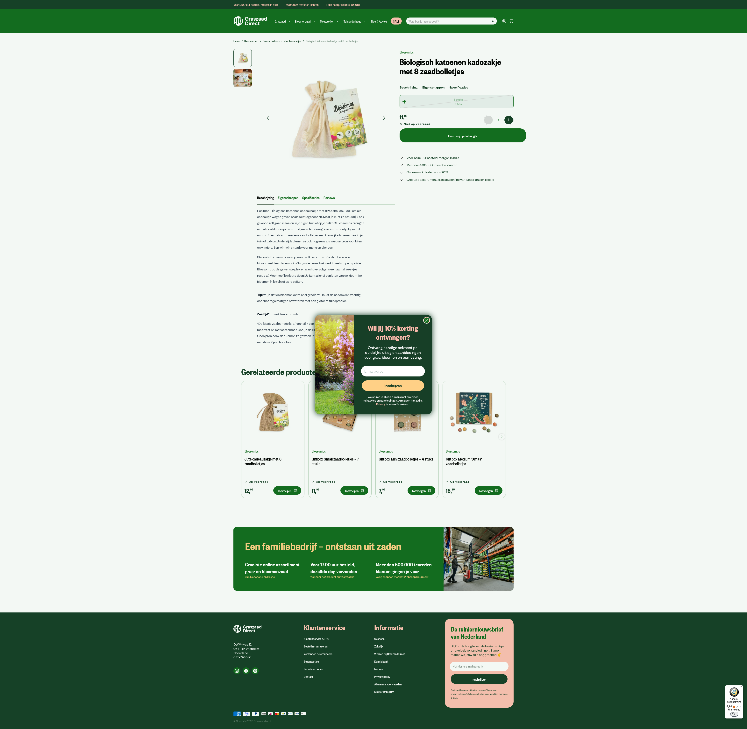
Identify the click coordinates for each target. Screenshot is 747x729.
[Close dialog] (427, 320)
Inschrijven (393, 385)
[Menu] (740, 687)
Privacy (380, 404)
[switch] (734, 714)
